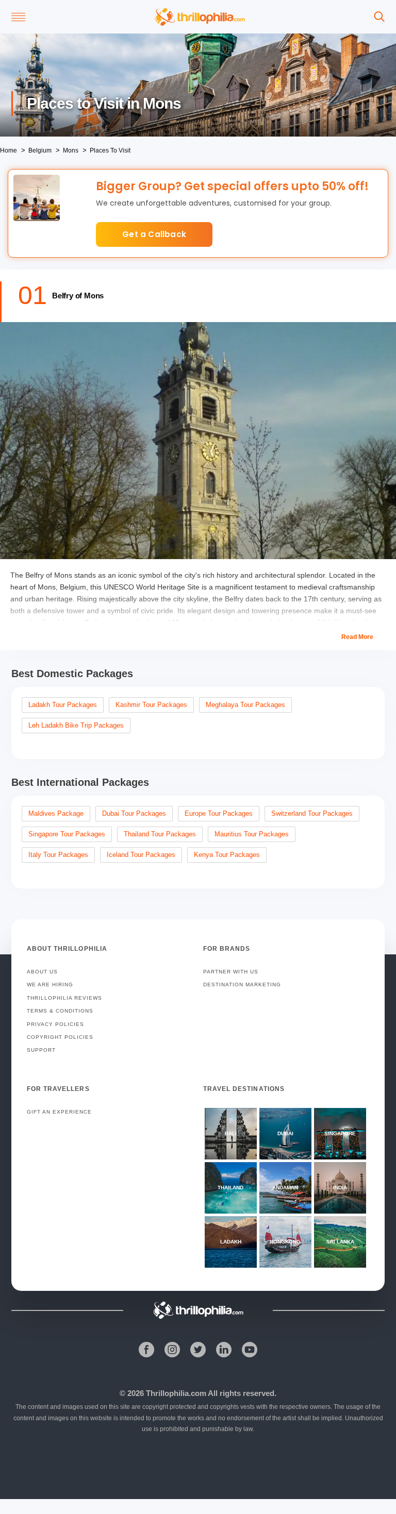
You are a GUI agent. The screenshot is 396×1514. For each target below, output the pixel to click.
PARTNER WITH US (230, 971)
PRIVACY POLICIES (55, 1024)
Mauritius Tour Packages (251, 834)
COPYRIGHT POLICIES (60, 1037)
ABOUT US (42, 971)
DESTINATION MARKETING (242, 984)
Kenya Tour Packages (227, 855)
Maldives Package (56, 813)
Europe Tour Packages (219, 813)
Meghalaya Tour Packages (245, 705)
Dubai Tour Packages (134, 813)
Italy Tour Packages (58, 855)
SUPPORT (41, 1050)
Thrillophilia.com (176, 1393)
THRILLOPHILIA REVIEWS (64, 998)
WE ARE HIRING (50, 984)
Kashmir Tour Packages (151, 705)
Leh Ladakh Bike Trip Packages (76, 725)
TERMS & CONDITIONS (60, 1011)
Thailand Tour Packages (160, 834)
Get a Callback (154, 234)
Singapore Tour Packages (66, 834)
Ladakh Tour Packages (62, 705)
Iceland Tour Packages (141, 855)
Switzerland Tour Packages (312, 813)
